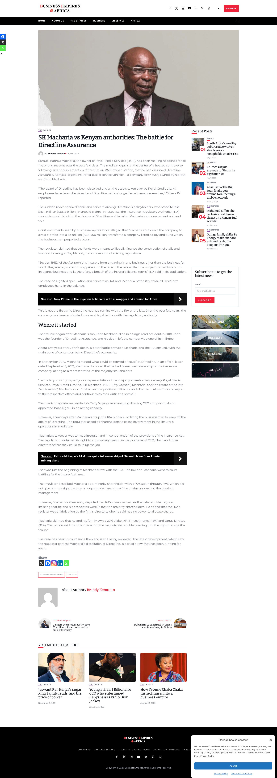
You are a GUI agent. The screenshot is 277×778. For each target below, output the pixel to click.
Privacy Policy (221, 773)
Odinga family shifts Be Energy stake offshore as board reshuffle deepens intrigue (222, 240)
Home (42, 21)
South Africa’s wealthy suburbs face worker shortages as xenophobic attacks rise (222, 149)
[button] (270, 740)
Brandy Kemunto (56, 153)
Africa (135, 21)
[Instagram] (54, 563)
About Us (58, 21)
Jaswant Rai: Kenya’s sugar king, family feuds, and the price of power (60, 693)
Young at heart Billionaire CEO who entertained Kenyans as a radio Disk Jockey (110, 695)
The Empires (79, 21)
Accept (233, 766)
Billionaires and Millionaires (51, 575)
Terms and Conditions (241, 773)
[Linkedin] (60, 563)
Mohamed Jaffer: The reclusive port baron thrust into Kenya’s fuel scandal (222, 216)
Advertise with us (167, 749)
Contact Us (190, 749)
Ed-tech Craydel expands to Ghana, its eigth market (221, 170)
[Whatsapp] (66, 563)
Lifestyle (118, 21)
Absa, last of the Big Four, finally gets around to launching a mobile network (221, 192)
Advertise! (231, 8)
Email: (198, 284)
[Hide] (1, 53)
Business (99, 21)
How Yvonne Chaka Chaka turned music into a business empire (161, 693)
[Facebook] (47, 563)
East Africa (71, 575)
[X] (41, 563)
